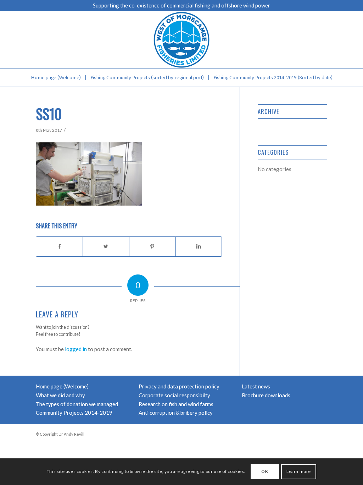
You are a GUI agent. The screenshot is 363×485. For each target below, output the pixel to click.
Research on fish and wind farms (176, 404)
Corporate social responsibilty (174, 395)
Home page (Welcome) (62, 386)
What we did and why (60, 395)
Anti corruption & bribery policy (176, 412)
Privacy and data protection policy (179, 386)
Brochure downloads (266, 395)
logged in (76, 349)
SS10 (49, 113)
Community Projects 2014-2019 (74, 412)
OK (264, 471)
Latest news (256, 386)
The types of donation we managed (77, 404)
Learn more (298, 471)
